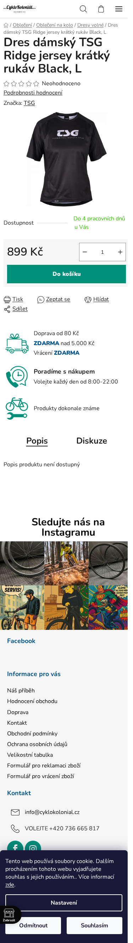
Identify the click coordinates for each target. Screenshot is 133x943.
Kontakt (17, 723)
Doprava (17, 712)
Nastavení (64, 903)
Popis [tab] (37, 440)
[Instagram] (33, 849)
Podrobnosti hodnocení (33, 93)
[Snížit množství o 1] (84, 252)
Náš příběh (21, 691)
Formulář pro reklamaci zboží (44, 766)
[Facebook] (15, 849)
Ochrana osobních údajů (37, 744)
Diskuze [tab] (91, 440)
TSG (29, 103)
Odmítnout (33, 925)
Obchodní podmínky (32, 734)
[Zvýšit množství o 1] (120, 252)
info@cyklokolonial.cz (52, 812)
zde (9, 885)
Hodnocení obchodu (32, 701)
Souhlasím (94, 925)
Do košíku (66, 274)
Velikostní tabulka (30, 755)
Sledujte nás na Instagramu (68, 527)
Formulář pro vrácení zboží (40, 776)
